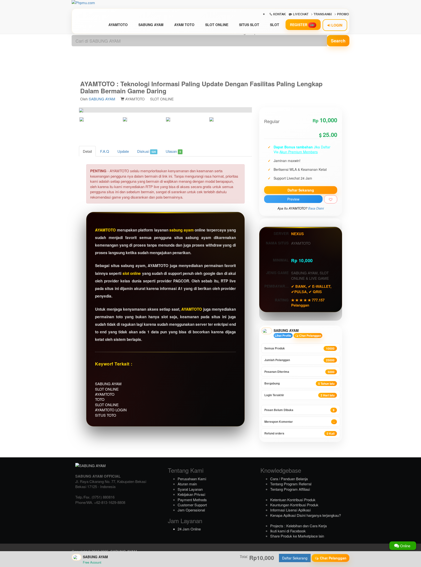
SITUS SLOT (249, 24)
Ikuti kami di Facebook (288, 530)
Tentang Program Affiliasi (290, 489)
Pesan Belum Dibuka (299, 410)
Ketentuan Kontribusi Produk (293, 499)
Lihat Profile (283, 335)
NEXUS (297, 233)
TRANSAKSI (322, 14)
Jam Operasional (191, 509)
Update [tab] (123, 151)
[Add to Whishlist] (330, 199)
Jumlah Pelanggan (299, 360)
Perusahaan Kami (192, 478)
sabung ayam (181, 230)
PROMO (342, 14)
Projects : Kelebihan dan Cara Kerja (298, 525)
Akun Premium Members (298, 151)
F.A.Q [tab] (104, 151)
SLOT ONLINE (216, 24)
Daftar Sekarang (300, 190)
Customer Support (192, 504)
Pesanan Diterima (299, 371)
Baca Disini (316, 208)
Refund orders (299, 433)
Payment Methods (192, 499)
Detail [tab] (87, 151)
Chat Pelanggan (309, 335)
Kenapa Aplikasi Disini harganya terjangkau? (305, 515)
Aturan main (187, 483)
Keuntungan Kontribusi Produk (294, 504)
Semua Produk (299, 348)
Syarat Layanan (190, 489)
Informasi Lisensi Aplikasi (290, 509)
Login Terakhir (299, 395)
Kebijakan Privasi (191, 494)
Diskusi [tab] (146, 151)
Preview (293, 199)
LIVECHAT (300, 14)
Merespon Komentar (299, 421)
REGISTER (302, 24)
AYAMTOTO (118, 24)
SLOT (274, 24)
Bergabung (299, 383)
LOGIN (336, 25)
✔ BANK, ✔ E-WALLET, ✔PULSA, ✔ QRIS (311, 289)
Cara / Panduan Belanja (289, 478)
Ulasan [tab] (173, 151)
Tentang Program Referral (290, 483)
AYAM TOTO (184, 24)
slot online (132, 273)
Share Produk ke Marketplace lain (297, 535)
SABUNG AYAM (150, 24)
